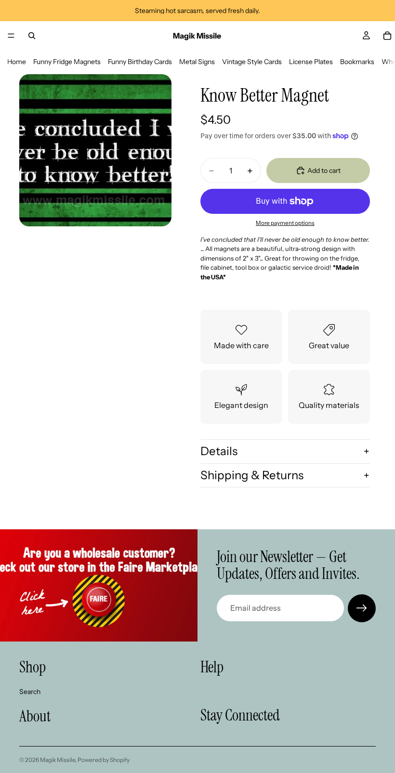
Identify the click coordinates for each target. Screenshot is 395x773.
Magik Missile (57, 759)
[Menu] (11, 36)
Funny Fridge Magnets (67, 61)
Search (29, 691)
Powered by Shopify (104, 759)
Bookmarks (357, 61)
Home (16, 61)
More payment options (285, 223)
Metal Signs (197, 61)
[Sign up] (362, 608)
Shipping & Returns (251, 475)
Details (218, 451)
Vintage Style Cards (252, 61)
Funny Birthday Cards (140, 61)
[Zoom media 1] (95, 150)
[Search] (31, 35)
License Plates (311, 61)
